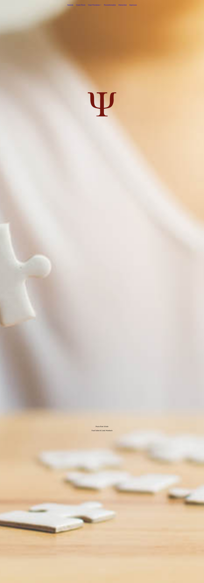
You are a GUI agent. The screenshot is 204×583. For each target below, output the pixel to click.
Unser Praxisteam (94, 5)
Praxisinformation (110, 5)
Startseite (70, 5)
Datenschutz (122, 5)
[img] (102, 291)
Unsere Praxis (80, 5)
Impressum (133, 5)
